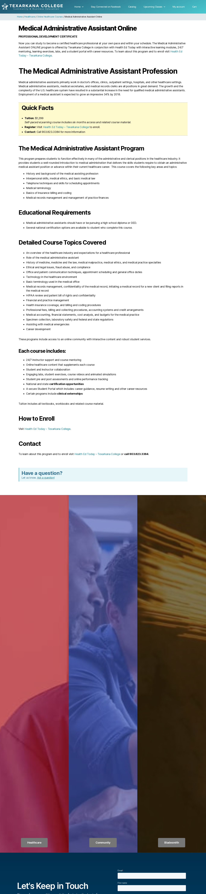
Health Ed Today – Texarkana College (66, 127)
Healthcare (30, 16)
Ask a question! (46, 477)
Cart (194, 6)
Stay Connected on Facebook (106, 6)
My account (179, 6)
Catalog (132, 6)
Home (77, 6)
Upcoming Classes (153, 6)
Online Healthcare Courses (50, 16)
